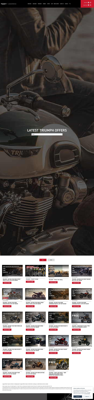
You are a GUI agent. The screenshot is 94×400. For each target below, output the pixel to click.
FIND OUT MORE (7, 282)
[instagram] (90, 2)
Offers (48, 3)
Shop (52, 3)
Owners (44, 3)
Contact (66, 3)
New (51, 260)
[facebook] (88, 2)
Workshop (40, 3)
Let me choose (87, 393)
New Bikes (29, 3)
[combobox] (47, 134)
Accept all (77, 396)
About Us (62, 3)
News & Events (56, 3)
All (43, 260)
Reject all (87, 396)
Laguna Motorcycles (12, 3)
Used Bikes (35, 3)
